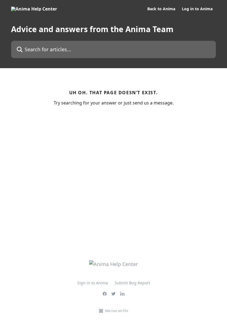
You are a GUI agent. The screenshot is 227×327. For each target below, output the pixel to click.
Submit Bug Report (132, 282)
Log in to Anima (197, 9)
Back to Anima (161, 9)
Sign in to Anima (92, 282)
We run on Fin (116, 310)
